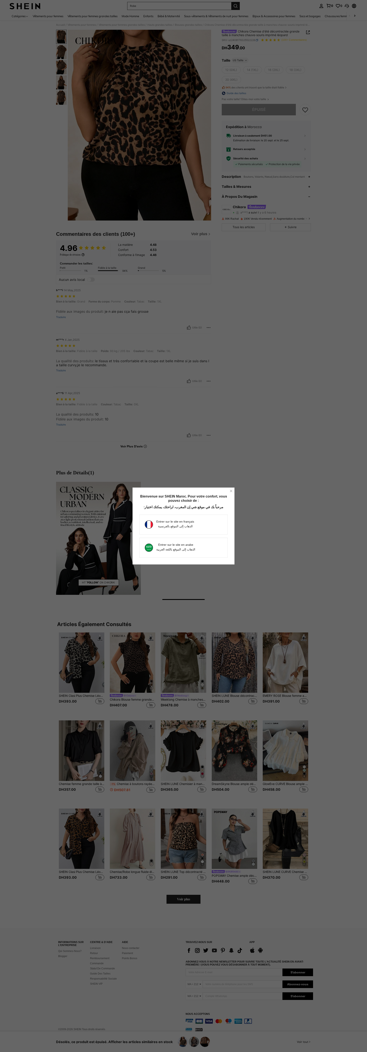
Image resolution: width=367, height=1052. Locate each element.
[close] (231, 491)
